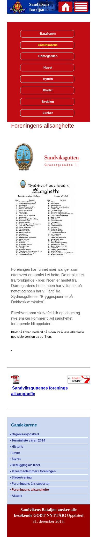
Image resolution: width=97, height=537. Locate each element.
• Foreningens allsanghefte (29, 489)
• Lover (15, 453)
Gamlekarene (48, 45)
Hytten (48, 79)
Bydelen (48, 102)
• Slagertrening (21, 477)
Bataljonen (48, 33)
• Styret (15, 459)
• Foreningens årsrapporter (30, 483)
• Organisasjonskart (24, 434)
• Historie (16, 446)
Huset (47, 67)
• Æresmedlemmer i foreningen (33, 471)
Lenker (48, 113)
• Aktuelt (16, 496)
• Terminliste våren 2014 (27, 440)
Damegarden (47, 56)
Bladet (48, 90)
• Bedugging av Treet (25, 465)
